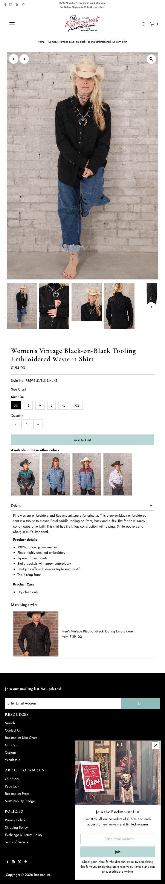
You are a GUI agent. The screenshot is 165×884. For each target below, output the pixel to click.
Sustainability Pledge (20, 800)
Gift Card (11, 745)
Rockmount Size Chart (21, 737)
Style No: (17, 380)
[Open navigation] (24, 24)
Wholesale (12, 759)
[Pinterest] (23, 5)
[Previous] (13, 59)
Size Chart (18, 389)
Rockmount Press (17, 793)
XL (63, 405)
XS (16, 405)
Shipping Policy (16, 827)
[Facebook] (5, 5)
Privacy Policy (15, 820)
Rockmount (42, 874)
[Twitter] (17, 5)
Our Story (12, 778)
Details (16, 505)
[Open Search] (143, 24)
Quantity (17, 415)
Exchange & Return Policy (23, 834)
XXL (77, 405)
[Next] (24, 59)
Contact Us (13, 730)
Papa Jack (12, 786)
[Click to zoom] (151, 59)
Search (10, 723)
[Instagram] (10, 5)
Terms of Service (16, 842)
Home (41, 42)
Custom (10, 752)
